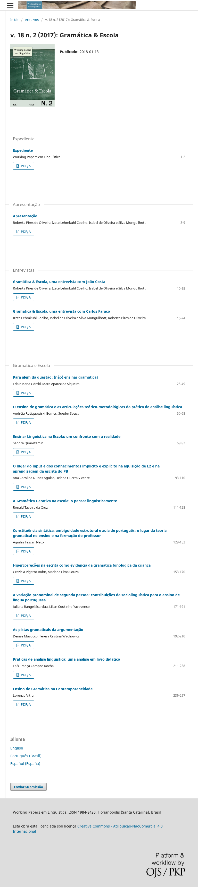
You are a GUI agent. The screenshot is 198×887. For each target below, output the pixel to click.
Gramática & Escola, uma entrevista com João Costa (59, 281)
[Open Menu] (10, 5)
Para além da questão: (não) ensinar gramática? (55, 377)
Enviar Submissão (28, 786)
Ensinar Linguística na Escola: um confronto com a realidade (66, 436)
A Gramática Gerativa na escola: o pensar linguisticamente (65, 500)
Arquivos (32, 19)
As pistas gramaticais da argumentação (48, 629)
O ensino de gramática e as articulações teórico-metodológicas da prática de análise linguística (97, 406)
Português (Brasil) (26, 755)
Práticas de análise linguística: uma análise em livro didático (66, 659)
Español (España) (25, 763)
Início (14, 19)
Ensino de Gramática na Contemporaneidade (53, 688)
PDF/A (25, 166)
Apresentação (25, 216)
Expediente (23, 150)
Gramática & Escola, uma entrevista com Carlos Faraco (61, 311)
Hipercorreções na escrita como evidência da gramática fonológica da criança (82, 565)
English (16, 748)
